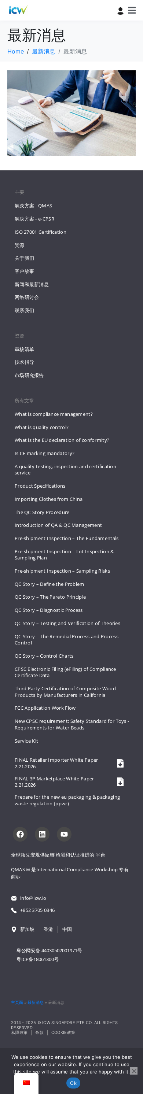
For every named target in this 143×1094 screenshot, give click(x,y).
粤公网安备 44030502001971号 (49, 950)
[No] (134, 1071)
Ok (73, 1083)
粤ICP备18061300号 (37, 959)
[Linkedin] (42, 834)
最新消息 (35, 1002)
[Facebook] (20, 834)
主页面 (17, 1002)
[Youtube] (64, 834)
